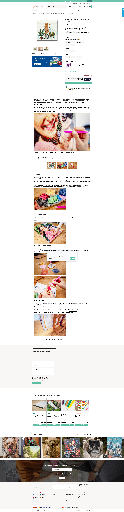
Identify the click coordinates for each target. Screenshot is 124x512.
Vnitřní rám (39, 300)
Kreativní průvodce (81, 494)
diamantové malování (55, 153)
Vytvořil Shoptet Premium (80, 510)
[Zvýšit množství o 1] (70, 75)
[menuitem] (34, 10)
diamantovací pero (63, 108)
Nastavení (51, 258)
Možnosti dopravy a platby (72, 71)
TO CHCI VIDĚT (89, 1)
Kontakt (84, 3)
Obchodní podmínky (69, 494)
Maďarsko (43, 492)
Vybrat (40, 424)
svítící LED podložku (73, 311)
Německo (36, 497)
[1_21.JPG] (62, 163)
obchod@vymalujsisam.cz (60, 487)
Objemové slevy (68, 499)
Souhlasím (72, 258)
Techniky (54, 494)
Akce (54, 499)
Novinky (54, 500)
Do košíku (79, 82)
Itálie (42, 495)
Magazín (79, 496)
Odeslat (62, 478)
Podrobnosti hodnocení (81, 21)
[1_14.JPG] (51, 163)
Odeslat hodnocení (37, 383)
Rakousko (43, 498)
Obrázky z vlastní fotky (57, 496)
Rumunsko (43, 494)
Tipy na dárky (55, 502)
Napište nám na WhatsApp (72, 487)
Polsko (36, 495)
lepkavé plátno (39, 156)
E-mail (34, 365)
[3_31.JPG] (72, 163)
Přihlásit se (72, 6)
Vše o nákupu (75, 3)
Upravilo (88, 510)
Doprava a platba (69, 496)
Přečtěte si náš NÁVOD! (57, 339)
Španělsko (43, 497)
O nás (80, 3)
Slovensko (36, 494)
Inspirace (54, 497)
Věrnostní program (69, 500)
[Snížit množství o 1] (66, 75)
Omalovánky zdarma (82, 497)
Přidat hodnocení (37, 358)
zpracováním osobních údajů (57, 473)
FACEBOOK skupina (69, 502)
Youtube (88, 434)
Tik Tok (80, 434)
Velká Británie (37, 498)
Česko (36, 492)
